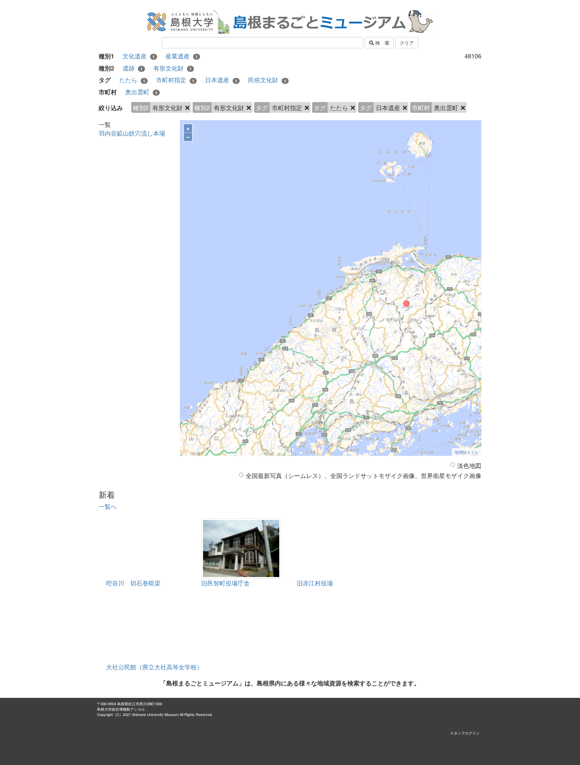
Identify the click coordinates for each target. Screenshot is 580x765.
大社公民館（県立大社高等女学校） (154, 666)
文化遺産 (139, 56)
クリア (407, 42)
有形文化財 (172, 68)
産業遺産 (181, 56)
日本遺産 (221, 80)
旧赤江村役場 (315, 582)
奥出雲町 (141, 92)
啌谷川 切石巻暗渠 (133, 582)
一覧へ (108, 506)
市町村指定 (175, 80)
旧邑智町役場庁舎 (225, 582)
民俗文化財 (267, 80)
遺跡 (133, 68)
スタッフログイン (465, 732)
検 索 (381, 42)
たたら (132, 80)
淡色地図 (469, 465)
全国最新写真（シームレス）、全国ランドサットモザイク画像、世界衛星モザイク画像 (363, 475)
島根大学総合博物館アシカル (121, 709)
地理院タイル (466, 452)
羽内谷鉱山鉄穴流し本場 (132, 133)
